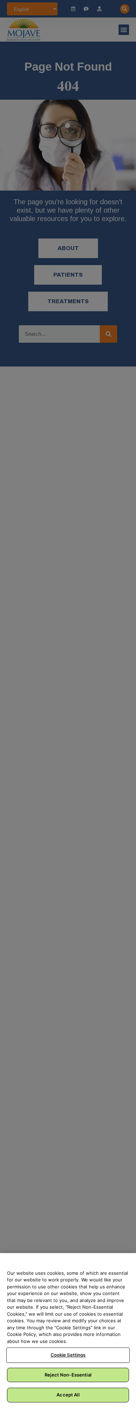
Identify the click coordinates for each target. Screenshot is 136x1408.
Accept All (67, 1395)
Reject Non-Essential (68, 1375)
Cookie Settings (68, 1355)
